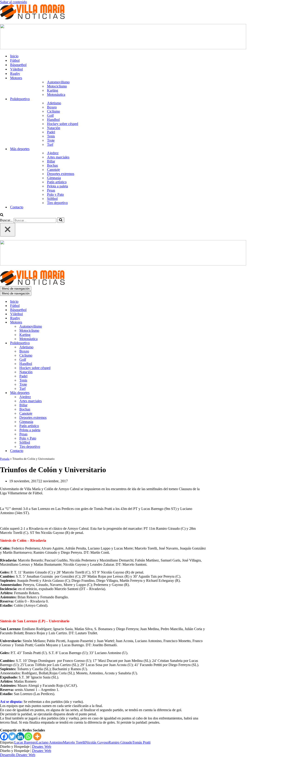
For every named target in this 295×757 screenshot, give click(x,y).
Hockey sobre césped (62, 124)
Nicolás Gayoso (97, 742)
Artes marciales (58, 157)
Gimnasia (54, 178)
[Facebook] (4, 736)
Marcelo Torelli (74, 742)
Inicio (14, 56)
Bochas (52, 165)
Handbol (53, 120)
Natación (53, 128)
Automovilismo (58, 82)
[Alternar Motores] (80, 322)
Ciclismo (53, 111)
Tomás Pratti (141, 742)
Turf (50, 144)
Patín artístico (57, 182)
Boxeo (52, 107)
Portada (4, 458)
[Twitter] (12, 736)
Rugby (15, 74)
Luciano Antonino (49, 742)
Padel (51, 132)
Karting (52, 90)
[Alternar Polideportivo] (80, 343)
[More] (37, 736)
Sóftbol (52, 199)
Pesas (51, 190)
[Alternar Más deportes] (80, 393)
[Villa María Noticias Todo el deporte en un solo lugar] (32, 18)
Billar (51, 161)
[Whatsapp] (28, 736)
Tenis (51, 136)
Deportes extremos (60, 174)
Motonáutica (56, 94)
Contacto (16, 207)
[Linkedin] (20, 736)
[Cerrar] (7, 229)
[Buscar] (1, 215)
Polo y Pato (55, 194)
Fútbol (15, 60)
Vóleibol (16, 69)
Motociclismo (57, 86)
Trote (51, 140)
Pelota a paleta (57, 186)
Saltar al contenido (13, 2)
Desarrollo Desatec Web (17, 755)
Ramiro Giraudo (120, 742)
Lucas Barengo (25, 742)
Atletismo (54, 103)
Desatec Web (41, 746)
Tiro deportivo (57, 203)
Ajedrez (53, 153)
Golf (50, 115)
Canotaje (53, 170)
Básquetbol (18, 65)
